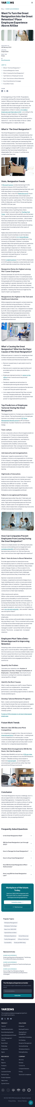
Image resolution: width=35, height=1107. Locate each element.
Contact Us (22, 1065)
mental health (12, 761)
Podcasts (3, 1065)
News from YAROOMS (10, 929)
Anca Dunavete (5, 60)
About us (21, 1059)
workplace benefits (7, 549)
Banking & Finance (23, 1029)
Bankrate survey (23, 193)
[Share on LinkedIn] (2, 91)
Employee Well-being (19, 942)
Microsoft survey (7, 185)
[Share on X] (5, 91)
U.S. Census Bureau (22, 237)
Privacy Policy (12, 1101)
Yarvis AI (3, 1026)
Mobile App (4, 1046)
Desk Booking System (7, 1029)
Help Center (4, 1080)
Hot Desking (22, 1040)
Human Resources (23, 936)
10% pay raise (27, 754)
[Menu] (32, 2)
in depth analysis (11, 260)
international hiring (7, 735)
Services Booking (23, 1046)
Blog (2, 9)
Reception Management (25, 1043)
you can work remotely (11, 609)
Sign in (3, 1052)
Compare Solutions (24, 1068)
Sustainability (8, 942)
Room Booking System (7, 1032)
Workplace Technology (10, 926)
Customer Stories (6, 1071)
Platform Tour (5, 1074)
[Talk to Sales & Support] (30, 1102)
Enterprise (21, 1026)
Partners (21, 1062)
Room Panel (4, 1043)
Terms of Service (22, 1101)
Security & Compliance (25, 1074)
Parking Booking (23, 1052)
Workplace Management (10, 922)
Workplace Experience (12, 9)
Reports (3, 1062)
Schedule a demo (16, 902)
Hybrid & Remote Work (10, 932)
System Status (5, 1083)
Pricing (20, 1071)
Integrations (4, 1049)
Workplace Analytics (24, 1049)
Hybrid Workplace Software (8, 1035)
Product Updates (5, 1077)
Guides (3, 1068)
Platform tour (18, 907)
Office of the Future (23, 939)
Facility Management (9, 939)
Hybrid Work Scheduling (25, 1037)
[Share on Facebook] (7, 91)
